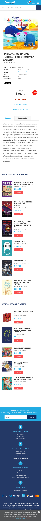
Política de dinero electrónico (20, 477)
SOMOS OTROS (19, 241)
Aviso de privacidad (20, 453)
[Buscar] (38, 7)
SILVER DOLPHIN (23, 69)
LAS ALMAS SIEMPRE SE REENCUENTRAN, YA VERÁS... (22, 282)
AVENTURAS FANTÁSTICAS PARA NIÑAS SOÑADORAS (23, 379)
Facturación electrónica (20, 490)
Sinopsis (8, 118)
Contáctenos (20, 473)
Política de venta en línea (20, 458)
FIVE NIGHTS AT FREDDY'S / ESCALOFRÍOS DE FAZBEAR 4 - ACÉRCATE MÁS (23, 224)
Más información (20, 518)
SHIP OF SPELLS (20, 261)
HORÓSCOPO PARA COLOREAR (21, 363)
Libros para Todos (24, 72)
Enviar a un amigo (21, 109)
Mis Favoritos (20, 436)
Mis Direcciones (20, 439)
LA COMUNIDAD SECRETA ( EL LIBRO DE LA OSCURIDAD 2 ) (23, 203)
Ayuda (20, 470)
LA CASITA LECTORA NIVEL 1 (23, 313)
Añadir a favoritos (21, 104)
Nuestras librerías (20, 475)
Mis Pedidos (20, 434)
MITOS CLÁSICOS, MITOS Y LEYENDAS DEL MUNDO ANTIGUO (23, 330)
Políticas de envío (20, 456)
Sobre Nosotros (20, 451)
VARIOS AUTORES (9, 63)
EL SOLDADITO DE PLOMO (23, 348)
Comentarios (22, 118)
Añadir (18, 192)
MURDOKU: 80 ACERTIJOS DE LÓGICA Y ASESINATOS (23, 183)
